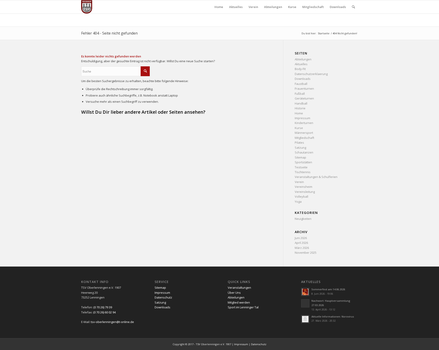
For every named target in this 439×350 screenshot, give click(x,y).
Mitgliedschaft (304, 138)
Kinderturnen (304, 123)
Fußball (300, 94)
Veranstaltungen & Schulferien (316, 177)
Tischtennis (303, 172)
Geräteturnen (304, 98)
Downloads (303, 79)
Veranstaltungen (239, 287)
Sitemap (300, 157)
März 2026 (302, 248)
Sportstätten (303, 162)
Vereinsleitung (305, 192)
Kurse (299, 128)
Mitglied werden (239, 302)
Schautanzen (304, 152)
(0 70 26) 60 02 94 (104, 312)
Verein (299, 182)
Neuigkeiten (303, 219)
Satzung (300, 147)
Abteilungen (303, 59)
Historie (300, 108)
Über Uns (234, 293)
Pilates (299, 142)
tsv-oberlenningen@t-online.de (112, 322)
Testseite (301, 167)
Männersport (304, 133)
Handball (301, 103)
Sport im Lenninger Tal (243, 307)
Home (299, 113)
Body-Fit (300, 69)
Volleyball (301, 196)
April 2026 (301, 243)
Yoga (298, 201)
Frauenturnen (304, 88)
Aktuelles (301, 64)
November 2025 (305, 252)
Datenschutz (163, 297)
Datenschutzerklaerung (311, 74)
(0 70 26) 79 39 (102, 307)
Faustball (301, 84)
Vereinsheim (303, 187)
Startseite (323, 33)
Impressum (302, 118)
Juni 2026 (301, 238)
